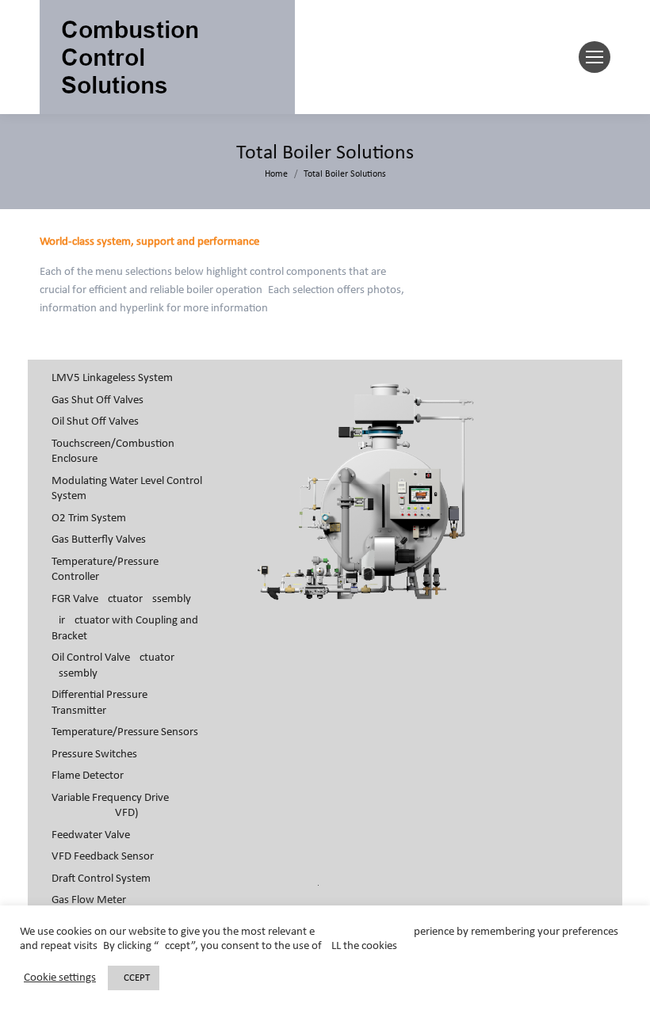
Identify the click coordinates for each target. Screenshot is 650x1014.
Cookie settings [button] (60, 978)
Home (276, 174)
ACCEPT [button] (133, 978)
